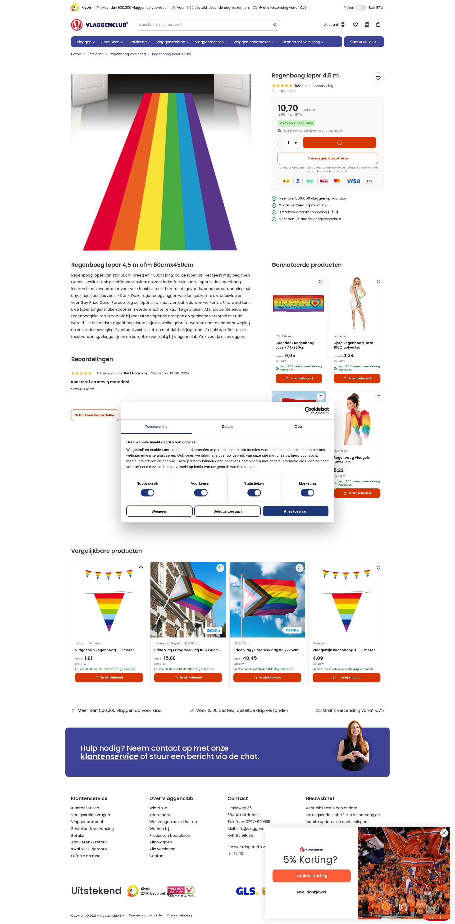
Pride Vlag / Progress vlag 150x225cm (265, 650)
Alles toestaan (295, 511)
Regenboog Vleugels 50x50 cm (352, 459)
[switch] (201, 493)
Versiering (138, 41)
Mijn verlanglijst (355, 25)
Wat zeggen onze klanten (173, 821)
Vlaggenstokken (171, 41)
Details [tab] (227, 426)
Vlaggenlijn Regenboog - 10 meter (104, 650)
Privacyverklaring (179, 915)
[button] (321, 282)
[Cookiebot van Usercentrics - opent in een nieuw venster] (308, 410)
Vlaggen (84, 41)
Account (331, 24)
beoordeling (322, 85)
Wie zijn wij (158, 808)
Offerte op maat (86, 856)
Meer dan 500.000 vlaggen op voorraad (134, 7)
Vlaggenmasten (209, 41)
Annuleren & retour (89, 842)
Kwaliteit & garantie (89, 849)
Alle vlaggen (160, 842)
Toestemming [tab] (156, 426)
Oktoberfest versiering (300, 41)
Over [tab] (299, 426)
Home (76, 54)
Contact (157, 856)
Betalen (78, 835)
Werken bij (159, 828)
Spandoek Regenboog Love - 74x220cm (295, 345)
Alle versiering (162, 849)
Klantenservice (85, 808)
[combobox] (208, 25)
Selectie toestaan (228, 511)
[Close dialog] (444, 833)
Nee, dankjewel (311, 892)
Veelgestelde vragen (90, 815)
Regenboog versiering (128, 54)
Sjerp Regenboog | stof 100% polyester (353, 345)
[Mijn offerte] (367, 25)
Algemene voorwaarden (146, 915)
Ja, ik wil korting (311, 875)
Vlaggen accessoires (252, 41)
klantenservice (109, 756)
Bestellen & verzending (92, 828)
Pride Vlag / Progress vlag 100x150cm (186, 650)
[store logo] (99, 25)
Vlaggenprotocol (87, 821)
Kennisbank (160, 815)
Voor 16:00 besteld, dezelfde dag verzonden (213, 7)
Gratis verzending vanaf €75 (283, 7)
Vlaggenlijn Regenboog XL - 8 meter (344, 650)
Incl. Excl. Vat (361, 7)
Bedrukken (110, 41)
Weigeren (159, 511)
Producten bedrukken (169, 835)
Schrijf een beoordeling (95, 415)
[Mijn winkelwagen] (378, 25)
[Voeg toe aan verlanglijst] (378, 78)
